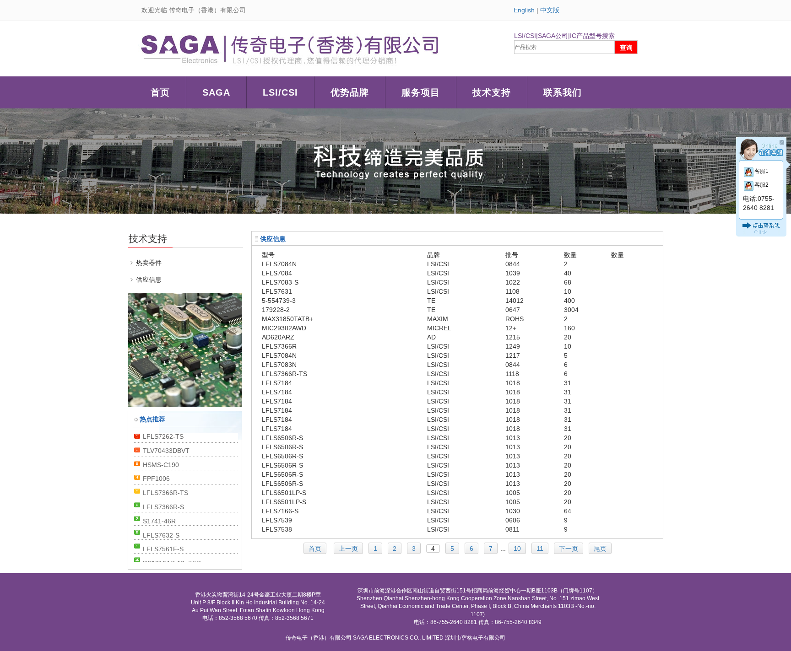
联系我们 (562, 92)
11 (539, 548)
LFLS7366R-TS (165, 492)
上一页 (348, 548)
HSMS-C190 (161, 464)
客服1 (761, 171)
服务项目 (420, 92)
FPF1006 (156, 478)
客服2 (761, 185)
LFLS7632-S (161, 535)
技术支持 (491, 92)
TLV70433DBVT (166, 450)
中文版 (549, 10)
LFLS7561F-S (163, 549)
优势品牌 (349, 92)
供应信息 (149, 279)
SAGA (216, 92)
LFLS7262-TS (163, 436)
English (524, 10)
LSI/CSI (280, 92)
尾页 (600, 548)
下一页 (568, 548)
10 (517, 548)
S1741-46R (159, 521)
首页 (160, 92)
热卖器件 (149, 262)
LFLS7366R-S (163, 507)
